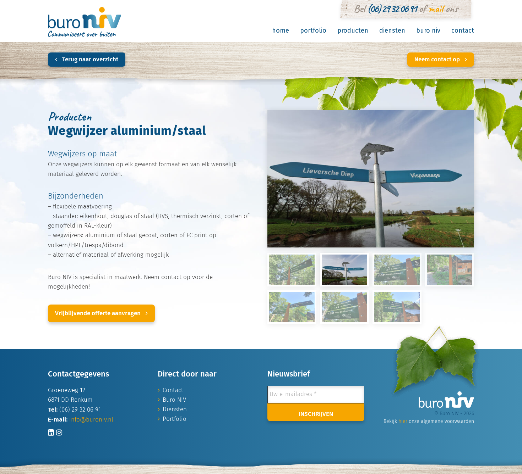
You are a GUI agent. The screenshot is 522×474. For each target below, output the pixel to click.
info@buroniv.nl (91, 420)
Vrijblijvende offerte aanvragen (98, 314)
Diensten (392, 30)
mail (435, 8)
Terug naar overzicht (89, 60)
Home (280, 30)
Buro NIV (428, 30)
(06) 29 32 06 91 (391, 8)
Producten (352, 30)
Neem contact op (437, 60)
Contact (462, 30)
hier (402, 421)
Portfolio (313, 30)
